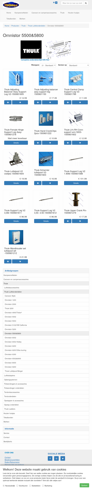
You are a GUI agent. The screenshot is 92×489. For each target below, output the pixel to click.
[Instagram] (56, 458)
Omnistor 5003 (10, 321)
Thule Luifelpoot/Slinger (14, 371)
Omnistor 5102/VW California (16, 325)
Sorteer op (62, 65)
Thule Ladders (9, 409)
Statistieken (36, 485)
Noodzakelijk (10, 485)
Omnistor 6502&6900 (13, 358)
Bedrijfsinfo (8, 441)
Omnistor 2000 (10, 304)
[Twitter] (62, 458)
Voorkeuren (23, 485)
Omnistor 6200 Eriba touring (15, 350)
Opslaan (84, 485)
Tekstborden (8, 417)
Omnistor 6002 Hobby (13, 342)
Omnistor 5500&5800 (13, 333)
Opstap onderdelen (11, 404)
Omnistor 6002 (10, 337)
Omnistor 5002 (10, 316)
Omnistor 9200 (10, 367)
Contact (6, 437)
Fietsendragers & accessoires (15, 384)
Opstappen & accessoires (14, 400)
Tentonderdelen (10, 396)
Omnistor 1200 (10, 300)
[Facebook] (50, 458)
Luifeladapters (9, 375)
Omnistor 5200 (10, 329)
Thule (6, 283)
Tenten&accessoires (12, 392)
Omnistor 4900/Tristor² (13, 312)
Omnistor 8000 (10, 362)
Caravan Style (10, 296)
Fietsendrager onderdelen (14, 388)
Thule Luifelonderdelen (13, 292)
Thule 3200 (9, 308)
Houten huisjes (9, 413)
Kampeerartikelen (10, 275)
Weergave (35, 65)
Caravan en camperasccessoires (16, 279)
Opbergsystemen (10, 379)
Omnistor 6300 (10, 354)
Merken (6, 421)
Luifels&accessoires (11, 287)
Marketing (48, 485)
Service (6, 433)
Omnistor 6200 (10, 346)
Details (16, 143)
